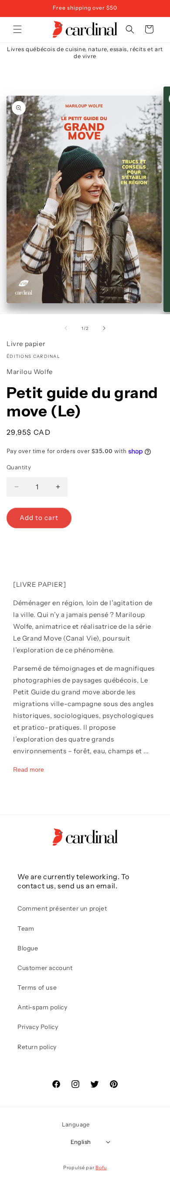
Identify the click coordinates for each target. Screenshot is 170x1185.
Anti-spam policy (42, 1007)
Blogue (27, 948)
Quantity (19, 467)
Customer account (45, 968)
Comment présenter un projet (62, 908)
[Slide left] (65, 328)
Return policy (37, 1047)
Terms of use (37, 987)
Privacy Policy (37, 1027)
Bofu (101, 1167)
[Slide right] (104, 328)
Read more (28, 769)
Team (25, 928)
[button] (17, 29)
